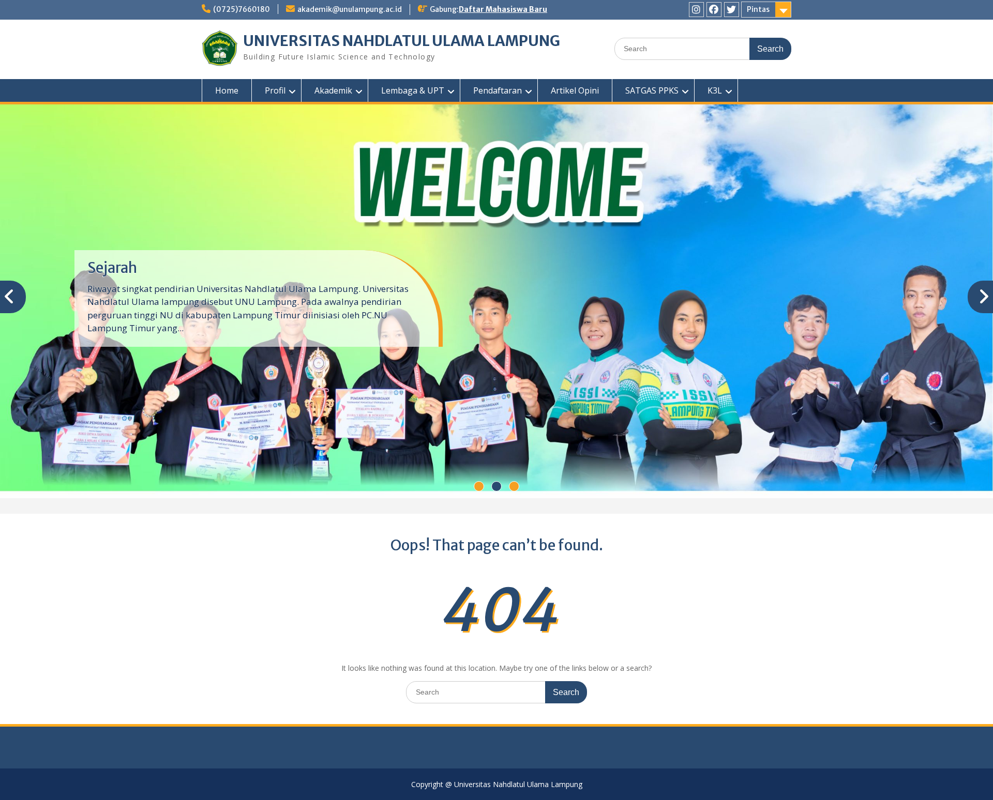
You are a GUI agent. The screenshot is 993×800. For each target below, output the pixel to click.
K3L (715, 90)
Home (226, 90)
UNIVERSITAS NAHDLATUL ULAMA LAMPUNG (401, 41)
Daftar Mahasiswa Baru (503, 9)
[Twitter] (731, 9)
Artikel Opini (575, 90)
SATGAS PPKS (652, 90)
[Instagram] (696, 9)
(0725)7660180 (241, 9)
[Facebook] (713, 9)
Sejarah (112, 267)
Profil (275, 90)
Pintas (758, 9)
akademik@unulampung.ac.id (349, 9)
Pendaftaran (497, 90)
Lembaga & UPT (412, 90)
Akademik (333, 90)
